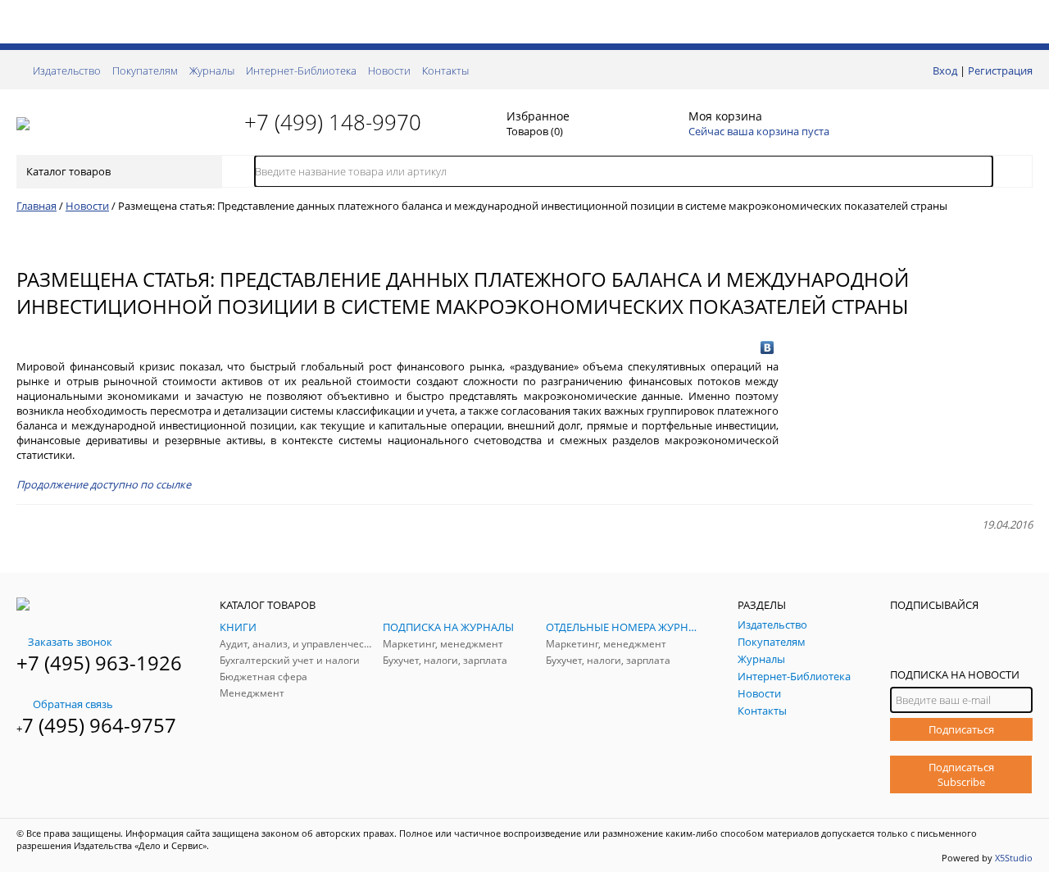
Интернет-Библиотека (301, 70)
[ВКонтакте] (767, 347)
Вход (945, 70)
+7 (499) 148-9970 (332, 122)
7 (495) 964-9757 (99, 724)
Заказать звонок (70, 641)
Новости (389, 70)
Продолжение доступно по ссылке (103, 484)
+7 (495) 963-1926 (99, 662)
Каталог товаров (68, 171)
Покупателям (145, 70)
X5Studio (1014, 858)
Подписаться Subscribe (961, 774)
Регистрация (1000, 70)
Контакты (445, 70)
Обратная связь (73, 704)
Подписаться (961, 729)
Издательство (67, 70)
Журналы (211, 70)
